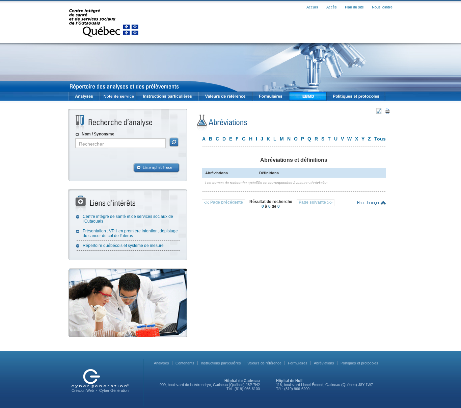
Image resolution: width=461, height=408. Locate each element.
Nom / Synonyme (98, 134)
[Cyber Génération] (100, 378)
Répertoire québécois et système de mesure (123, 245)
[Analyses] (84, 96)
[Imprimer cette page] (387, 111)
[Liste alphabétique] (156, 168)
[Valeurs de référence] (225, 96)
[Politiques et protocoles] (355, 96)
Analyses (161, 363)
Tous (380, 139)
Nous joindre (382, 7)
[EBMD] (307, 96)
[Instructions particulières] (167, 96)
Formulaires (297, 363)
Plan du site (354, 7)
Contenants (184, 363)
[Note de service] (118, 96)
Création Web (83, 390)
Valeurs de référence (264, 363)
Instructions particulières (221, 363)
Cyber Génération (114, 390)
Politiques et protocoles (359, 363)
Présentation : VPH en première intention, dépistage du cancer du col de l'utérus (130, 233)
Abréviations (324, 363)
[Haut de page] (369, 203)
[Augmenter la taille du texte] (379, 111)
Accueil (312, 7)
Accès (331, 7)
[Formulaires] (270, 96)
